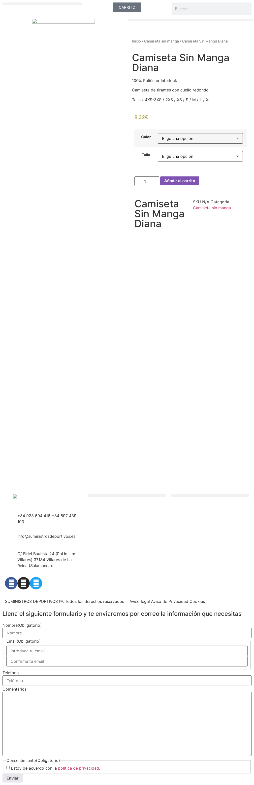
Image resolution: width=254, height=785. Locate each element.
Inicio (136, 41)
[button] (42, 3)
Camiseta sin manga (161, 41)
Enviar (12, 778)
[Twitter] (36, 583)
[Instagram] (23, 583)
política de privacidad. (79, 768)
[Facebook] (11, 583)
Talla (146, 155)
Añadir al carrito (179, 180)
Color (146, 137)
